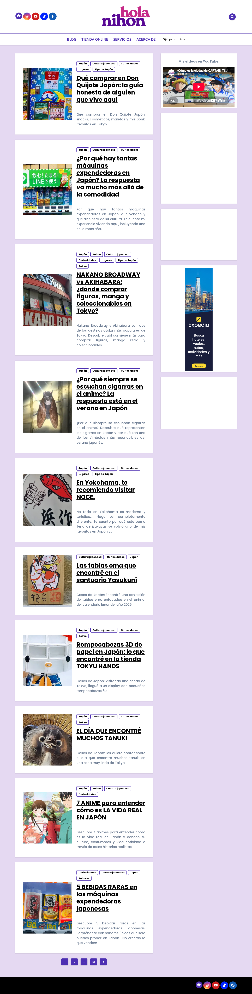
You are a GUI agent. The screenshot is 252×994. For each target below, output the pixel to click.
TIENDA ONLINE (94, 39)
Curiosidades (129, 63)
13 (93, 962)
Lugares (84, 69)
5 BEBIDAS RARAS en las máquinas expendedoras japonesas (106, 898)
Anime (96, 254)
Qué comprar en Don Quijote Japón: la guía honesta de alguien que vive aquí (109, 89)
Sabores (84, 878)
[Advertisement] (199, 235)
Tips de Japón (104, 69)
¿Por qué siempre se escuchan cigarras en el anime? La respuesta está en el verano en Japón (109, 393)
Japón (83, 63)
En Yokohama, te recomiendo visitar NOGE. (105, 489)
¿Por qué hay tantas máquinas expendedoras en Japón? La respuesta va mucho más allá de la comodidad (110, 176)
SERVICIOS (122, 39)
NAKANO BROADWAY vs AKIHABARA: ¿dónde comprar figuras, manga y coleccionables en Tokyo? (108, 292)
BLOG (71, 39)
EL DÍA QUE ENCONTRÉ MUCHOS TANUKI (108, 734)
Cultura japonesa (103, 63)
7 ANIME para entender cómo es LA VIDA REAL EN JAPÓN (110, 810)
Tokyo (83, 266)
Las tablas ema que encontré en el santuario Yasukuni (106, 572)
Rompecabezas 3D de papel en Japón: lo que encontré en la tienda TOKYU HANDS (110, 655)
